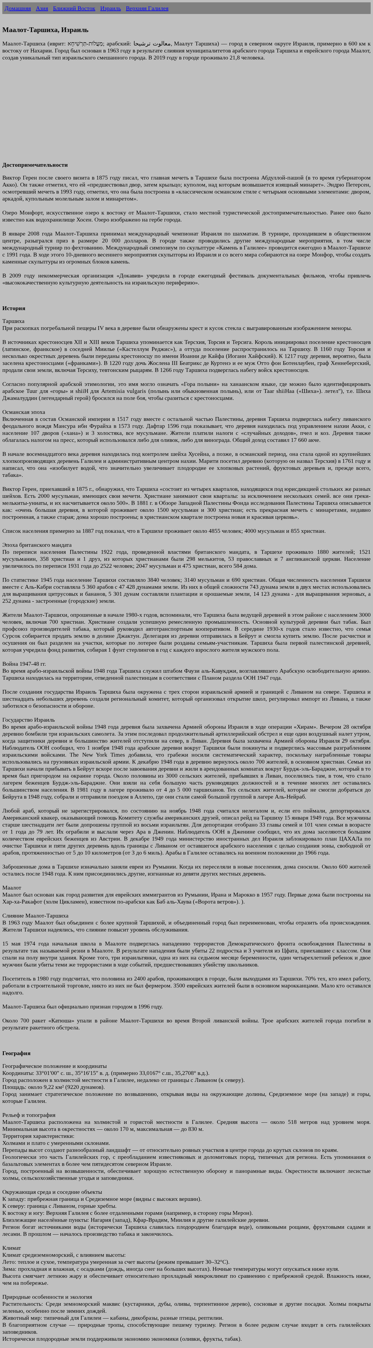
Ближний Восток (74, 8)
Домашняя (18, 8)
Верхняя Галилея (147, 8)
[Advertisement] (177, 114)
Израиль (110, 8)
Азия (42, 8)
